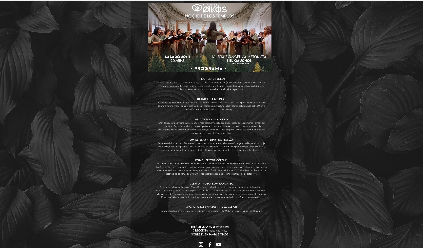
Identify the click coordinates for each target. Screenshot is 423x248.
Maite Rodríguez (218, 230)
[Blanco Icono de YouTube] (219, 244)
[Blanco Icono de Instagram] (201, 244)
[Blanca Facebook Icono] (210, 244)
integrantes (222, 226)
